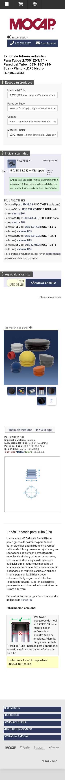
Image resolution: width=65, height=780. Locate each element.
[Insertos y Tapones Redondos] (41, 391)
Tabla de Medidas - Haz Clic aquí (30, 430)
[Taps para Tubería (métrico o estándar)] (21, 391)
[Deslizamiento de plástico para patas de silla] (51, 401)
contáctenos (53, 253)
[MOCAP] (32, 24)
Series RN (26, 599)
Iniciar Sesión (20, 37)
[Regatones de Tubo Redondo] (31, 391)
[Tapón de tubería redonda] (41, 401)
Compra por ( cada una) (32, 204)
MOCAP (53, 761)
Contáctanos (48, 43)
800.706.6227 (23, 43)
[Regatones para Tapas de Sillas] (51, 391)
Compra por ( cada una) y (31, 211)
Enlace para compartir (49, 301)
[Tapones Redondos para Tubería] (11, 391)
